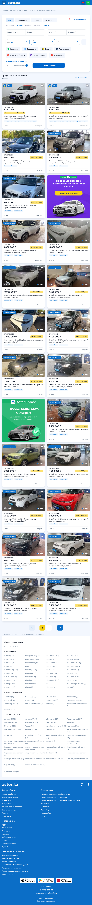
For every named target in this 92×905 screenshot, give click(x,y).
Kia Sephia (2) (9, 684)
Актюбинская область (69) (34, 736)
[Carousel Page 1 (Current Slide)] (6, 94)
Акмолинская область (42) (34, 742)
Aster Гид (45, 810)
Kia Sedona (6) (73, 673)
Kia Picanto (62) (52, 663)
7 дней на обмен (9, 862)
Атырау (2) (29, 700)
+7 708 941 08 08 (46, 890)
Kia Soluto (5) (30, 677)
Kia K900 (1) (50, 687)
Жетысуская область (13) (35, 759)
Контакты (45, 804)
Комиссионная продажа (12, 807)
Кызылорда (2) (52, 700)
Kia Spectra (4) (73, 677)
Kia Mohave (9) (73, 670)
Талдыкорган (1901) (74, 719)
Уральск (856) (10, 726)
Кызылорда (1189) (74, 722)
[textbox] (17, 42)
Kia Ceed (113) (9, 663)
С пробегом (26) (11, 646)
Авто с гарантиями (10, 797)
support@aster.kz (46, 898)
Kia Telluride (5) (10, 677)
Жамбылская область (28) (75, 748)
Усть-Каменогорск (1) (34, 704)
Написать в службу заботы (46, 893)
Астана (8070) (10, 719)
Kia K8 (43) (8, 666)
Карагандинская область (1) (77, 705)
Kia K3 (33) (29, 666)
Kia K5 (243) (9, 659)
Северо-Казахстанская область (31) (34, 748)
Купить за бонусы (17, 55)
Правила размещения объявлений (55, 794)
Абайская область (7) (54, 759)
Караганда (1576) (32, 722)
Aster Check (7, 828)
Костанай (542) (73, 726)
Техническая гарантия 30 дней (15, 865)
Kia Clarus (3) (30, 680)
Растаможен (64, 49)
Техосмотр (6, 831)
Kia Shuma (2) (30, 684)
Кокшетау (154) (31, 729)
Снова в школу (39, 55)
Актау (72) (8, 735)
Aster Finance (7, 874)
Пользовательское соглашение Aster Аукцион (60, 800)
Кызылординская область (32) (74, 742)
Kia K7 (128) (50, 659)
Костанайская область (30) (55, 748)
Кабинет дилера (8, 837)
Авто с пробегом (9, 794)
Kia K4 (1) (70, 687)
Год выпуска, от (12, 32)
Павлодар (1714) (10, 722)
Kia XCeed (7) (30, 673)
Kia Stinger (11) (31, 670)
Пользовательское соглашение (54, 797)
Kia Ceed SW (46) (74, 663)
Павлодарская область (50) (76, 736)
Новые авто (6, 800)
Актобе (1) (50, 704)
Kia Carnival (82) (31, 663)
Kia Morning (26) (11, 670)
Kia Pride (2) (72, 680)
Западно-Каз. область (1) (35, 765)
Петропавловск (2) (74, 700)
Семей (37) (50, 741)
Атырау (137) (51, 729)
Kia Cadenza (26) (73, 666)
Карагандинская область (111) (77, 730)
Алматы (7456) (31, 719)
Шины (4, 840)
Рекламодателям (9, 844)
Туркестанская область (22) (14, 754)
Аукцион (5, 847)
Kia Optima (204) (32, 659)
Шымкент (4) (51, 697)
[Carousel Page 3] (23, 94)
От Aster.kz (49, 20)
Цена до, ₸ (72, 32)
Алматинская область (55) (55, 736)
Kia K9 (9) (50, 670)
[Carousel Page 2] (14, 94)
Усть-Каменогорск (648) (56, 726)
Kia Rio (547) (9, 656)
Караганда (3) (72, 697)
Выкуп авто (6, 804)
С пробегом (22, 20)
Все (9, 20)
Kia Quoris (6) (51, 673)
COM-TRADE (7, 816)
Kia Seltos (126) (73, 659)
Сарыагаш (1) (9, 765)
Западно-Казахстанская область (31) (14, 748)
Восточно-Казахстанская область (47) (14, 742)
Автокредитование (10, 855)
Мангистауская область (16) (76, 754)
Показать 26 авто (49, 65)
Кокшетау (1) (9, 709)
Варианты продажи (10, 810)
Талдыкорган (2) (11, 704)
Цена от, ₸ (52, 32)
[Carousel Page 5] (40, 94)
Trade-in (5, 813)
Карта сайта (46, 813)
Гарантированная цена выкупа (15, 871)
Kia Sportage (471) (32, 656)
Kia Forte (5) (51, 677)
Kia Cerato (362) (52, 656)
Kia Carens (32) (52, 666)
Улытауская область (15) (14, 759)
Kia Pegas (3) (9, 680)
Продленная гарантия (11, 868)
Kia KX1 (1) (29, 687)
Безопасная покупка (10, 858)
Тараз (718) (29, 726)
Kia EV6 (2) (50, 684)
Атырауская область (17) (35, 753)
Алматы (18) (9, 697)
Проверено (31, 49)
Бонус (43, 816)
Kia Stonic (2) (9, 687)
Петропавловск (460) (13, 729)
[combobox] (18, 42)
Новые (36, 20)
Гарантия (14, 49)
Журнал (5, 825)
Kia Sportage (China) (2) (76, 684)
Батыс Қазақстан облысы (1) (77, 760)
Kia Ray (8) (8, 673)
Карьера (5, 834)
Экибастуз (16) (52, 753)
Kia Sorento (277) (74, 656)
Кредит (48, 49)
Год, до (29, 32)
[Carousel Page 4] (32, 94)
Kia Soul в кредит (11, 772)
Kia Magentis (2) (52, 680)
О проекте (45, 807)
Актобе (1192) (51, 722)
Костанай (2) (9, 700)
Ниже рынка (58, 55)
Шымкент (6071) (52, 719)
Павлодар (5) (30, 697)
